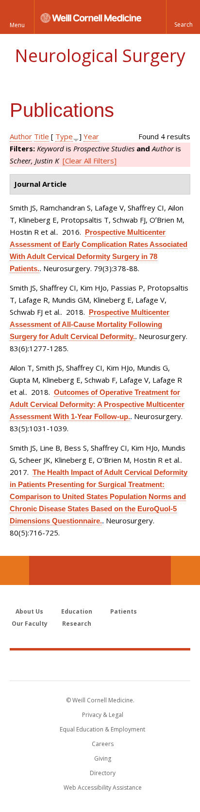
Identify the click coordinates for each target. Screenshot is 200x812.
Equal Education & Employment (102, 729)
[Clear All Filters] (90, 160)
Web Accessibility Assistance (103, 787)
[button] (183, 17)
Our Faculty (30, 623)
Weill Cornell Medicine (100, 665)
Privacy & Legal (102, 715)
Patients (123, 611)
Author (21, 136)
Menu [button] (17, 25)
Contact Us (185, 570)
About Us (29, 611)
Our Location (14, 570)
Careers (103, 744)
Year (91, 136)
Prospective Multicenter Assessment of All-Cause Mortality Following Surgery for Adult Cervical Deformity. (89, 324)
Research (76, 623)
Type (64, 136)
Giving (102, 758)
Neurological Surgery (100, 55)
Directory (103, 773)
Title (41, 136)
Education (76, 611)
